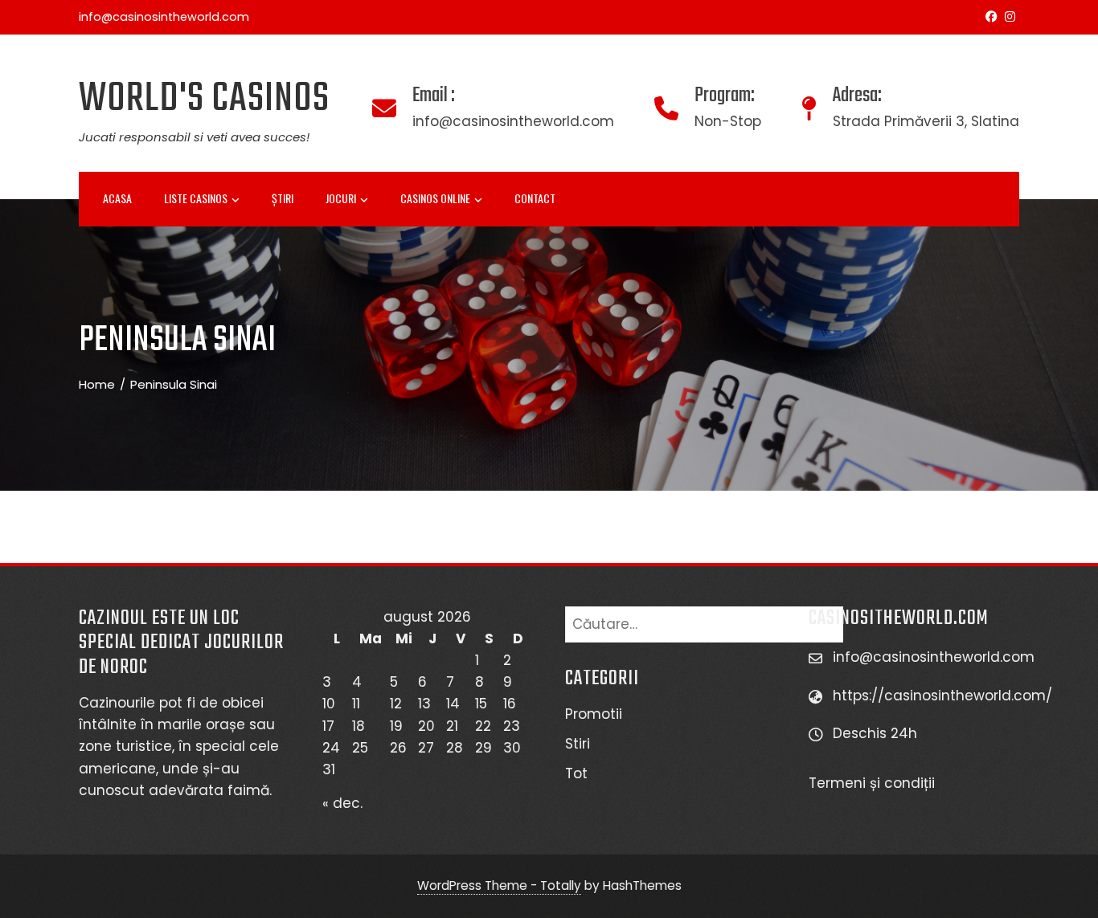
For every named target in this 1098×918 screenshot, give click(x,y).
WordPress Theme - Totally (499, 885)
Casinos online (435, 198)
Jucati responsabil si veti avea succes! (194, 137)
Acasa (117, 198)
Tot (576, 773)
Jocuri (341, 198)
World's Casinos (204, 99)
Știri (282, 198)
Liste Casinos (195, 198)
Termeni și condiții (874, 783)
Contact (534, 198)
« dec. (342, 803)
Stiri (577, 743)
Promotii (593, 714)
